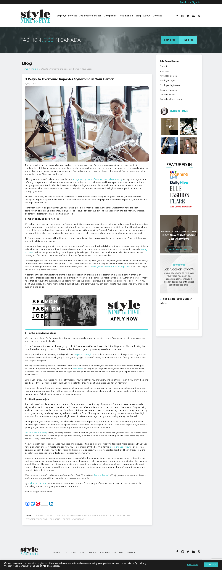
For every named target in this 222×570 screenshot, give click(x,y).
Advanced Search (168, 76)
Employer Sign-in (190, 2)
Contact (157, 16)
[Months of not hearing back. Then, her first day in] (169, 145)
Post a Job (170, 40)
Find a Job (188, 40)
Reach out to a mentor (36, 433)
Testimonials (126, 16)
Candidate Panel (167, 95)
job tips (66, 519)
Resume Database (168, 90)
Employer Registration (170, 85)
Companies (110, 16)
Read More (192, 565)
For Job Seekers (76, 552)
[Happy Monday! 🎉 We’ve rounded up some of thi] (188, 126)
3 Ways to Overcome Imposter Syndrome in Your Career (67, 516)
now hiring (77, 519)
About (146, 16)
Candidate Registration (171, 99)
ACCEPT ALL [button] (210, 565)
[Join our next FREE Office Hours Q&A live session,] (169, 126)
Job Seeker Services (90, 16)
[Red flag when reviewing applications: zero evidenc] (188, 145)
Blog (138, 16)
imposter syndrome (36, 519)
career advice (106, 516)
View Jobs (164, 71)
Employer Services (67, 16)
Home (25, 69)
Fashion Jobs (123, 516)
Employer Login (167, 81)
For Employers (59, 552)
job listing (54, 519)
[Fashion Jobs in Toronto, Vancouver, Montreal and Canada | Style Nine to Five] (35, 15)
